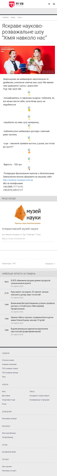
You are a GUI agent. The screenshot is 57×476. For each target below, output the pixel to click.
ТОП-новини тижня (10, 368)
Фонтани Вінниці (9, 433)
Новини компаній (9, 364)
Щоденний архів (9, 452)
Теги (4, 377)
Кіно (4, 391)
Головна (5, 17)
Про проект (7, 466)
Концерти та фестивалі (39, 396)
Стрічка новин (8, 360)
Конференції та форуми (39, 400)
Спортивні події (8, 400)
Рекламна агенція (9, 418)
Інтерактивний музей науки (20, 228)
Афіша (13, 17)
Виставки (6, 396)
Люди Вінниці (7, 437)
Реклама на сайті (9, 471)
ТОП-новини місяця (10, 373)
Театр (32, 391)
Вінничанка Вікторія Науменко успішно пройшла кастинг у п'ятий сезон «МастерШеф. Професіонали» (33, 306)
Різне (20, 17)
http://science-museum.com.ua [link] (18, 180)
